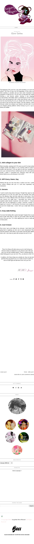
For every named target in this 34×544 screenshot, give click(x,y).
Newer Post (3, 372)
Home (16, 27)
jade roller (6, 216)
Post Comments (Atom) (28, 374)
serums (13, 193)
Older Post (31, 372)
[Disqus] (17, 303)
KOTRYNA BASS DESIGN (22, 534)
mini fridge (13, 228)
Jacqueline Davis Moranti (18, 519)
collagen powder (4, 167)
